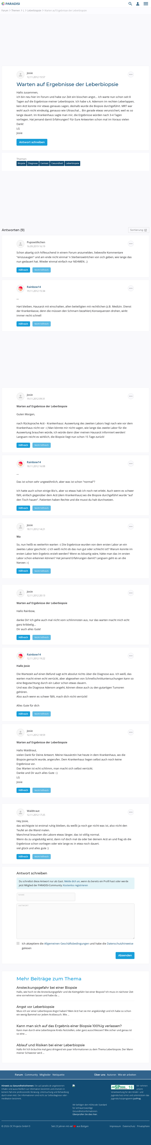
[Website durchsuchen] (130, 3)
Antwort (23, 905)
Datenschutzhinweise (120, 943)
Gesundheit (57, 163)
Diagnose (33, 163)
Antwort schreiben (32, 142)
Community (31, 1074)
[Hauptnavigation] (146, 3)
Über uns (99, 1074)
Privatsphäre (143, 1126)
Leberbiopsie (34, 10)
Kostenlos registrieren (75, 885)
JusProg (137, 1098)
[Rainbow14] (22, 288)
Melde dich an (72, 881)
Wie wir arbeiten (127, 1074)
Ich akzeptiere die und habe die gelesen (77, 946)
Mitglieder (45, 1074)
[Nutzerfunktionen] (137, 3)
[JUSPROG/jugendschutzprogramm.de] (122, 1087)
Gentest (44, 163)
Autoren (111, 1074)
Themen (15, 10)
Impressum (115, 1126)
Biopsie (21, 163)
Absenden (125, 955)
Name (21, 894)
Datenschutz (129, 1126)
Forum (4, 10)
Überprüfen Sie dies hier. (85, 1114)
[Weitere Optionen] (130, 74)
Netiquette (58, 1074)
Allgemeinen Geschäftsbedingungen (66, 943)
